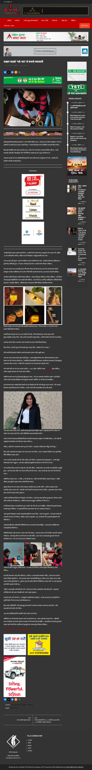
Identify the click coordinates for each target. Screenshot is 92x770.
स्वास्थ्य (29, 748)
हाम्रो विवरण (84, 26)
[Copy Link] (19, 72)
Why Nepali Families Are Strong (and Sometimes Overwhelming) (78, 150)
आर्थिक (29, 743)
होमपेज (9, 20)
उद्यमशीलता (24, 705)
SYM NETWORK (14, 708)
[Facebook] (5, 72)
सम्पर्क (67, 767)
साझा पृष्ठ (64, 20)
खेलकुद (29, 745)
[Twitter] (8, 72)
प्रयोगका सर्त (80, 767)
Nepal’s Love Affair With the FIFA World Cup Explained (78, 138)
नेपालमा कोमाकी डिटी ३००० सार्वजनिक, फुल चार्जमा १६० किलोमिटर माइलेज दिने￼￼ (47, 720)
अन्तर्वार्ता (30, 740)
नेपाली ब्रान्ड (30, 705)
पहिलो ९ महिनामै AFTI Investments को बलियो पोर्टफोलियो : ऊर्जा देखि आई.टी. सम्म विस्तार (82, 192)
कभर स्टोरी (45, 20)
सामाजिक (30, 751)
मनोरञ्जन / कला (9, 26)
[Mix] (15, 72)
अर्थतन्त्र (54, 20)
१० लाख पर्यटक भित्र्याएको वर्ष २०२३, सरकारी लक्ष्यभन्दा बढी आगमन (82, 272)
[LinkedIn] (12, 72)
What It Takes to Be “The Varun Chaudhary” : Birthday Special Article (82, 234)
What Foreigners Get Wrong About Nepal (77, 128)
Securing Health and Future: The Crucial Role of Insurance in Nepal (82, 254)
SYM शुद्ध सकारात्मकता (31, 20)
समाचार (17, 20)
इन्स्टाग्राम (48, 369)
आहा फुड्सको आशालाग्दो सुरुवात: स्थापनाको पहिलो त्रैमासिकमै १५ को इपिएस (82, 213)
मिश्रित (73, 20)
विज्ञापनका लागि (73, 767)
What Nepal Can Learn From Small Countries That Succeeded (77, 117)
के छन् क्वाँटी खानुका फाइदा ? (24, 719)
